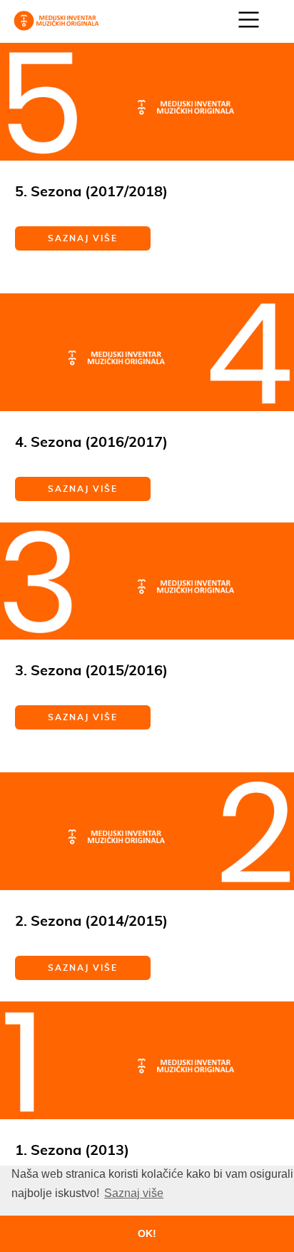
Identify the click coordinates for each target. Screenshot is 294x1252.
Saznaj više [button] (133, 1193)
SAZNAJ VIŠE (83, 238)
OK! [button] (147, 1233)
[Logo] (56, 19)
